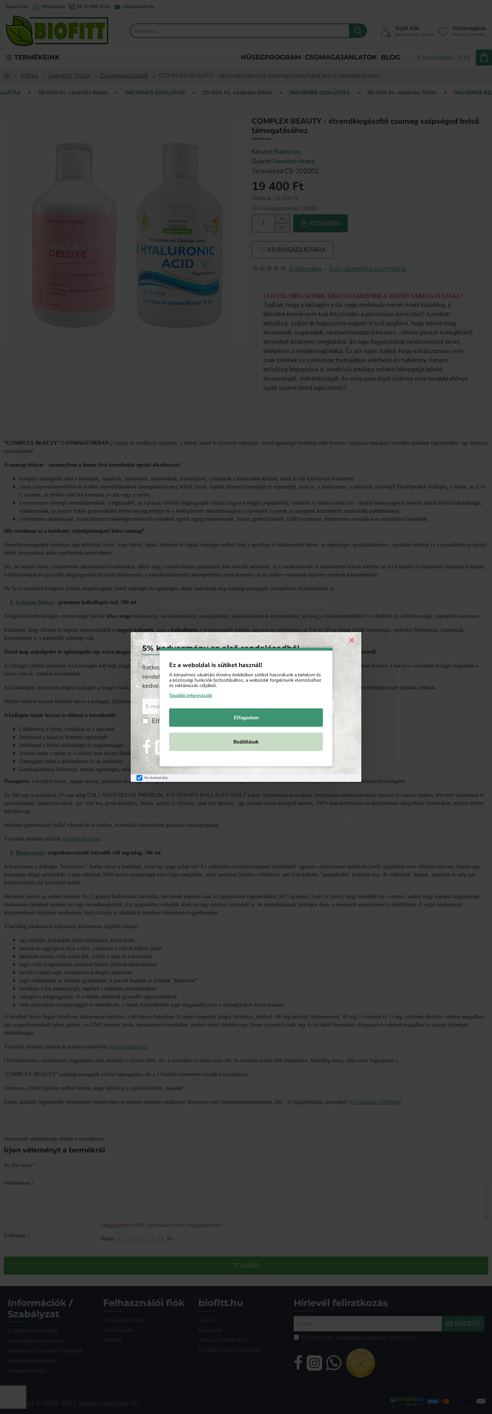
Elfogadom (246, 717)
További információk (190, 695)
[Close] (351, 640)
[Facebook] (146, 747)
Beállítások (246, 741)
